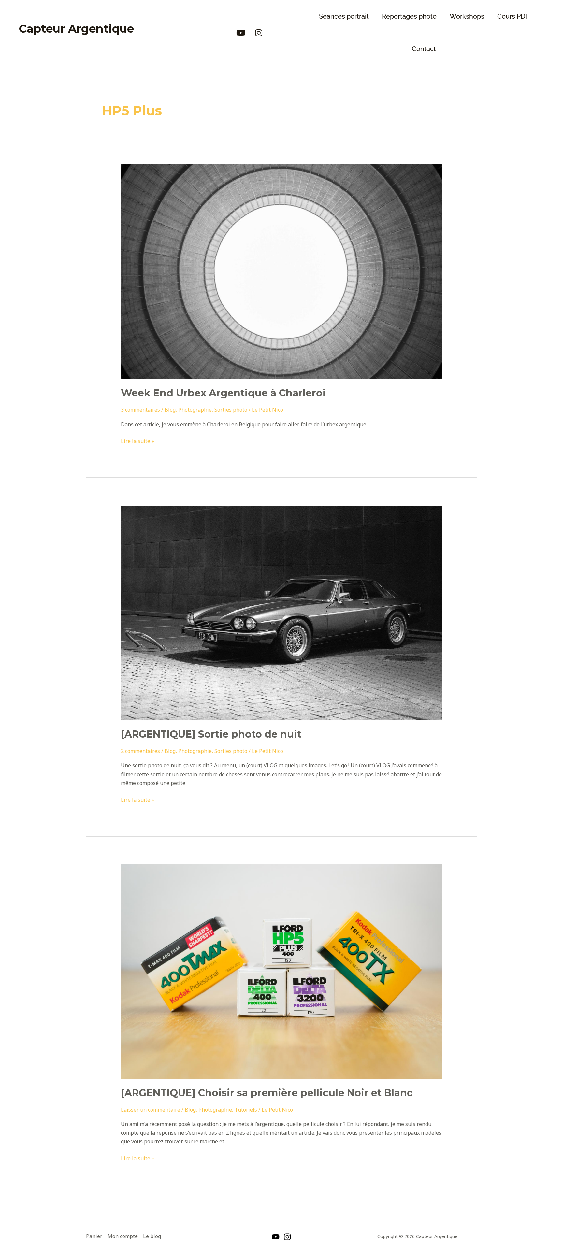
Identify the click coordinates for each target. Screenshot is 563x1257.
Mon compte (123, 1236)
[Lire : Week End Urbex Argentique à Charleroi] (281, 271)
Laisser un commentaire (150, 1109)
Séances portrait (344, 16)
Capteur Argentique (76, 28)
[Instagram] (287, 1237)
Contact (424, 49)
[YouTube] (276, 1237)
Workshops (467, 16)
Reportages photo (409, 16)
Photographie (195, 409)
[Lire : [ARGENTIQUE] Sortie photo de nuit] (281, 612)
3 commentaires (140, 409)
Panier (94, 1236)
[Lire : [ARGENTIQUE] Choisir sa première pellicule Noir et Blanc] (281, 970)
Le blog (152, 1236)
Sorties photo (230, 409)
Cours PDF (513, 16)
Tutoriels (246, 1109)
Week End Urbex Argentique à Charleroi (223, 393)
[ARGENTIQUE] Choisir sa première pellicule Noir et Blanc (267, 1093)
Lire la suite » (137, 441)
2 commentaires (140, 750)
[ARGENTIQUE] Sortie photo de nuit (211, 734)
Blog (170, 409)
